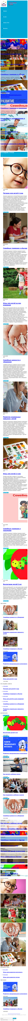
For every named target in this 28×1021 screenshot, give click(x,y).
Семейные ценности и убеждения (14, 144)
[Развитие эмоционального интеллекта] (15, 657)
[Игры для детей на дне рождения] (15, 283)
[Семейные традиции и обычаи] (15, 228)
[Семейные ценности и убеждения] (15, 340)
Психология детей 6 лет (10, 43)
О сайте (5, 16)
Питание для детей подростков (13, 851)
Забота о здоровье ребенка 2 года (14, 829)
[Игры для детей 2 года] (15, 453)
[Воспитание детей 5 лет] (15, 564)
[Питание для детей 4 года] (15, 173)
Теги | (15, 1014)
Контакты (5, 28)
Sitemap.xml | (20, 1014)
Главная (5, 11)
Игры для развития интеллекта (13, 64)
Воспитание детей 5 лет (12, 584)
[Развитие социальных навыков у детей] (15, 397)
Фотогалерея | (11, 1014)
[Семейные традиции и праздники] (15, 508)
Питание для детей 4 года (13, 193)
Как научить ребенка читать (12, 774)
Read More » (6, 212)
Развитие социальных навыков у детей (12, 418)
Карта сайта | (5, 1014)
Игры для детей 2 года (9, 85)
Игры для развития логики (11, 857)
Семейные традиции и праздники (14, 108)
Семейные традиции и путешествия (9, 132)
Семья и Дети (6, 22)
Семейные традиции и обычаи (13, 74)
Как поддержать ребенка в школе (13, 795)
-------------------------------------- (14, 1013)
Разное (24, 1014)
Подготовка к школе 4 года (11, 54)
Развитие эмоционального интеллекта (15, 663)
